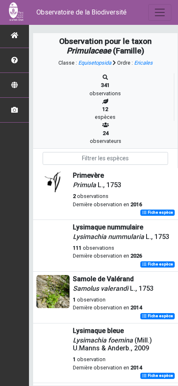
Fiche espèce (160, 212)
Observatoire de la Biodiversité (81, 12)
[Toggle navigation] (159, 12)
